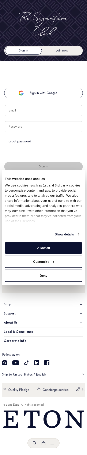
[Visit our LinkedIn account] (36, 362)
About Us (11, 322)
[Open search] (35, 443)
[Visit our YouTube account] (15, 362)
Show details (64, 234)
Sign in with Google (43, 93)
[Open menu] (52, 443)
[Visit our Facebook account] (46, 362)
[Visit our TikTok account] (26, 362)
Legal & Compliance (19, 332)
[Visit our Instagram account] (4, 362)
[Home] (43, 419)
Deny (43, 275)
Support (10, 313)
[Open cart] (43, 443)
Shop (7, 304)
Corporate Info (15, 341)
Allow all (43, 248)
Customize (41, 261)
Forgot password (19, 141)
